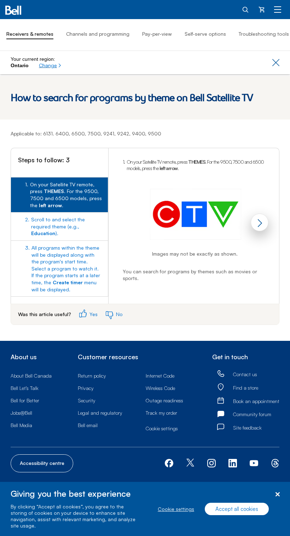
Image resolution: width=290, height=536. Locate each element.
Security (86, 400)
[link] (220, 373)
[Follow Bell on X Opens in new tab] (190, 463)
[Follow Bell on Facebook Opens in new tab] (169, 463)
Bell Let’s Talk (25, 388)
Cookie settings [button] (162, 428)
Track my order (161, 413)
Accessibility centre (42, 463)
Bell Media (21, 425)
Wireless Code (160, 388)
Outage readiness (164, 400)
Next (259, 222)
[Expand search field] (246, 9)
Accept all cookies (236, 509)
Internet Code (160, 376)
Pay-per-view (157, 34)
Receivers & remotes (29, 34)
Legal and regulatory (100, 413)
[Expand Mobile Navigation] (278, 9)
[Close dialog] (277, 494)
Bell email (88, 425)
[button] (50, 65)
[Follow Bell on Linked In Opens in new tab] (232, 463)
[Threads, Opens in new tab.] (275, 463)
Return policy (92, 376)
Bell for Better (25, 400)
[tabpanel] (194, 225)
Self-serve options (205, 34)
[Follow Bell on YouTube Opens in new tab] (254, 463)
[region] (145, 509)
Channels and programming (97, 34)
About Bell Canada (31, 376)
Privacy (85, 388)
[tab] (59, 194)
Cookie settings (176, 509)
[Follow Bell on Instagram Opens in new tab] (211, 463)
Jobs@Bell (21, 413)
